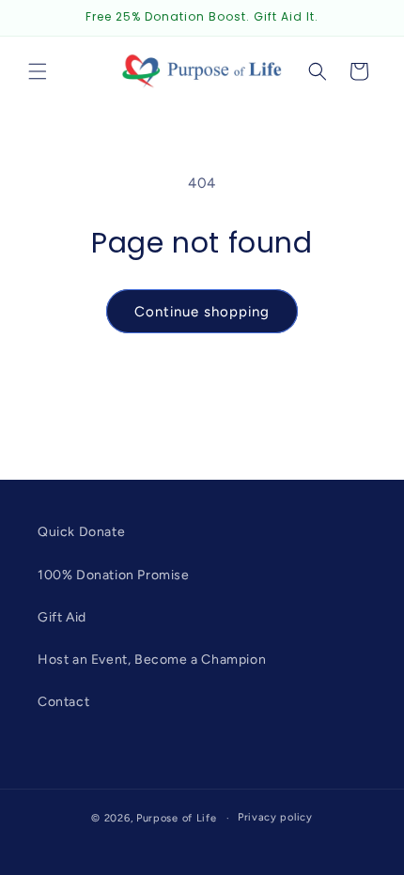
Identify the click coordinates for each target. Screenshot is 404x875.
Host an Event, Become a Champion (152, 660)
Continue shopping (202, 311)
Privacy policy (275, 817)
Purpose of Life (176, 818)
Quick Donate (81, 532)
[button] (37, 71)
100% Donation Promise (114, 575)
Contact (63, 702)
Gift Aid (62, 617)
